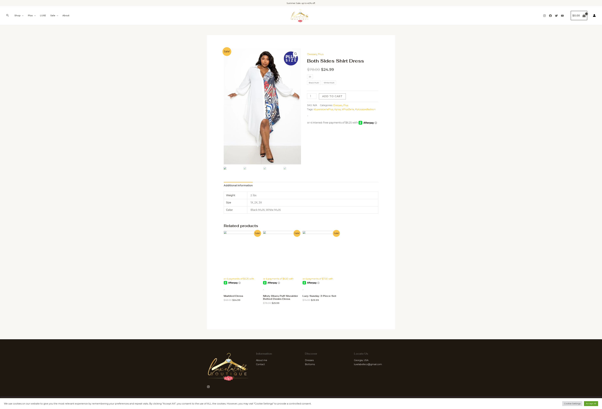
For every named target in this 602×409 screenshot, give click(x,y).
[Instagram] (544, 15)
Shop (17, 15)
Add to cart (332, 96)
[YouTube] (562, 15)
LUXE (43, 15)
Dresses (312, 54)
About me (261, 360)
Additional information (238, 185)
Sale (52, 15)
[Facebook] (550, 15)
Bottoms (310, 364)
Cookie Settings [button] (572, 403)
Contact (260, 364)
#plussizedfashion (365, 109)
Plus (30, 15)
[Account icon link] (594, 15)
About (65, 15)
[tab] (238, 185)
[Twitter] (556, 15)
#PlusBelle (348, 109)
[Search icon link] (7, 15)
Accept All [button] (591, 403)
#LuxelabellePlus (323, 109)
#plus (337, 109)
